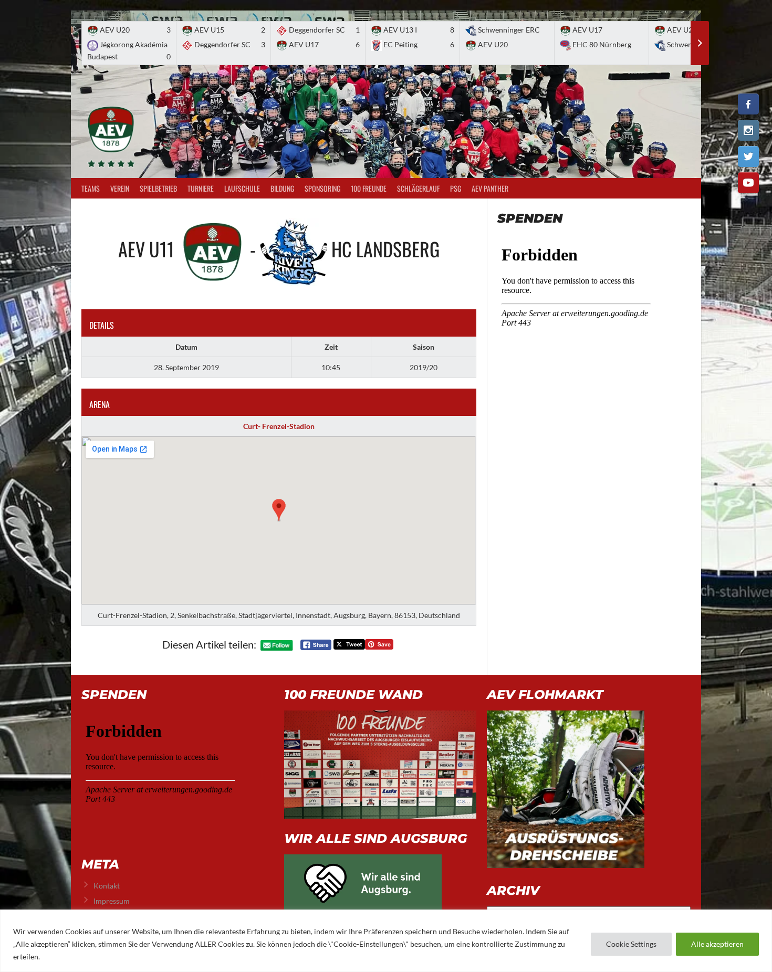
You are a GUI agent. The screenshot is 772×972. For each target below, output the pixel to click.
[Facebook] (748, 103)
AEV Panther (490, 188)
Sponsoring (322, 188)
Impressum (111, 900)
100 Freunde (369, 188)
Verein (119, 188)
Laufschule (242, 188)
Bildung (282, 188)
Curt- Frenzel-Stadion (279, 426)
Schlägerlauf (418, 188)
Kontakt (106, 885)
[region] (386, 941)
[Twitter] (748, 156)
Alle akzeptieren (717, 943)
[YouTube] (748, 182)
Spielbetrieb (158, 188)
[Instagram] (748, 130)
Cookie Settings (631, 943)
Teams (90, 188)
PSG (455, 188)
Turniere (200, 188)
